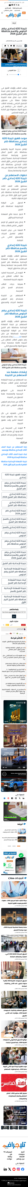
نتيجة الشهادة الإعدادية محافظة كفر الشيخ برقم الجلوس (15, 571)
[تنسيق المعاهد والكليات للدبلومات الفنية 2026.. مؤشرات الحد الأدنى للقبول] (14, 999)
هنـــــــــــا (17, 336)
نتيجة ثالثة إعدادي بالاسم (14, 527)
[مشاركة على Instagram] (18, 1169)
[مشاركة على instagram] (14, 5)
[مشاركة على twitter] (16, 5)
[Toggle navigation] (24, 13)
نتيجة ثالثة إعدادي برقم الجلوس (15, 534)
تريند (14, 22)
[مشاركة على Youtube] (14, 1169)
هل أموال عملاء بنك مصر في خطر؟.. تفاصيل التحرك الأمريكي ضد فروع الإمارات (14, 677)
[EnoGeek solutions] (14, 1183)
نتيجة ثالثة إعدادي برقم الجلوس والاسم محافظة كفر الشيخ (15, 486)
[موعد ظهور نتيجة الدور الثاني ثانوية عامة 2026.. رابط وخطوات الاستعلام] (14, 1056)
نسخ (14, 616)
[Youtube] (8, 798)
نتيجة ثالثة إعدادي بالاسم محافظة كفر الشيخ (14, 520)
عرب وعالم (20, 1158)
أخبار (22, 1151)
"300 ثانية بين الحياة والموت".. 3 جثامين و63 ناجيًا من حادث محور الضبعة (13, 670)
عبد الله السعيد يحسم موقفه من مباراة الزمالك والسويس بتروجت (15, 684)
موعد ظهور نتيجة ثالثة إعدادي (15, 476)
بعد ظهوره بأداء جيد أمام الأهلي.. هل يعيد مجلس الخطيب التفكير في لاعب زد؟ (14, 657)
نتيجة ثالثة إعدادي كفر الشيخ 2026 (15, 512)
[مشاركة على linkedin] (18, 5)
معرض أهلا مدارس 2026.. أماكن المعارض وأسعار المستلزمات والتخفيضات (16, 1096)
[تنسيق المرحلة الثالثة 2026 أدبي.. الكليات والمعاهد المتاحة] (14, 943)
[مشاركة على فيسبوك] (12, 5)
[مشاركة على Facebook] (22, 1169)
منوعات (21, 1154)
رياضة (10, 1156)
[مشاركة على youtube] (10, 5)
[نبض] (4, 798)
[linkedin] (23, 798)
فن (11, 1154)
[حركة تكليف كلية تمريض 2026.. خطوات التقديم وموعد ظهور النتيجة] (22, 831)
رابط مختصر (14, 609)
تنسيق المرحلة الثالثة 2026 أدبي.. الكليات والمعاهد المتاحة (16, 955)
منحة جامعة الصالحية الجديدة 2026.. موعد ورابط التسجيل (9, 838)
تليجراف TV (8, 1151)
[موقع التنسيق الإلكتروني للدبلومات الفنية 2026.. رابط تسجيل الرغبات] (14, 1029)
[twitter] (19, 798)
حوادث (9, 1158)
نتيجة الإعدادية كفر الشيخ (14, 563)
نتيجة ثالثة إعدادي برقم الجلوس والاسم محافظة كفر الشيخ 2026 (15, 555)
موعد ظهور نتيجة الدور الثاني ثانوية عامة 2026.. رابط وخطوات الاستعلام (15, 1067)
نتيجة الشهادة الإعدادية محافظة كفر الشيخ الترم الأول (15, 599)
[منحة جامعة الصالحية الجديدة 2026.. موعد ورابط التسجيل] (22, 839)
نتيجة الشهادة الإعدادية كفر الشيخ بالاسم (15, 589)
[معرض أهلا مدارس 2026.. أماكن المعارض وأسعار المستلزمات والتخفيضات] (14, 1082)
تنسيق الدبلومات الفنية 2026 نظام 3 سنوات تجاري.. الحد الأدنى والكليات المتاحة (15, 983)
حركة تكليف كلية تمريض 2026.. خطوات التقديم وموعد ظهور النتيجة (10, 832)
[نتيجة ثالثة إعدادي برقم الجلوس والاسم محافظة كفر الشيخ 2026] (11, 45)
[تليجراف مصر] (12, 15)
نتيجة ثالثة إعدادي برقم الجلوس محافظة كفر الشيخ (15, 544)
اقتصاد (21, 1156)
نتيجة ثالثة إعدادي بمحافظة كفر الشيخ (17, 503)
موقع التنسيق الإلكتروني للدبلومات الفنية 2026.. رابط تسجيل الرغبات (15, 1041)
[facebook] (12, 798)
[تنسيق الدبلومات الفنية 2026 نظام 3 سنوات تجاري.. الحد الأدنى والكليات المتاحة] (14, 970)
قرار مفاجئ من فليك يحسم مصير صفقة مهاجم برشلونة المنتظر (15, 664)
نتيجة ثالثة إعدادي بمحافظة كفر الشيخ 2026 (14, 495)
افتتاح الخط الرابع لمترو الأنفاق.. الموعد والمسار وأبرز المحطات (13, 642)
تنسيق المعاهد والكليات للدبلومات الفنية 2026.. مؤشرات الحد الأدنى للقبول (15, 1013)
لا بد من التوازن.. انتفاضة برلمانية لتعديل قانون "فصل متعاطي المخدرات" (15, 649)
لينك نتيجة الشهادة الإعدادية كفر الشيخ (17, 581)
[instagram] (16, 798)
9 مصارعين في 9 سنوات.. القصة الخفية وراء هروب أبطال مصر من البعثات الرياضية (13, 691)
